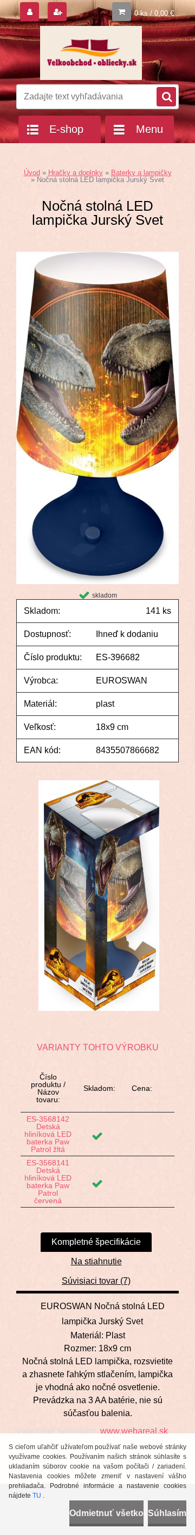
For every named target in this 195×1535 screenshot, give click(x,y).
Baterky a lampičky (141, 173)
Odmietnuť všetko (106, 1513)
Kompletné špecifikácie (96, 1241)
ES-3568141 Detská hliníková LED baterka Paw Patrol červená (48, 1181)
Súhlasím (167, 1513)
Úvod (32, 173)
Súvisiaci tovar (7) (96, 1280)
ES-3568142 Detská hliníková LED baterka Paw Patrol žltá (48, 1134)
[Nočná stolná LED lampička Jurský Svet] (97, 255)
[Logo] (90, 53)
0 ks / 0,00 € (154, 13)
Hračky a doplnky (75, 173)
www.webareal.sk (134, 1431)
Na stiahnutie (96, 1261)
